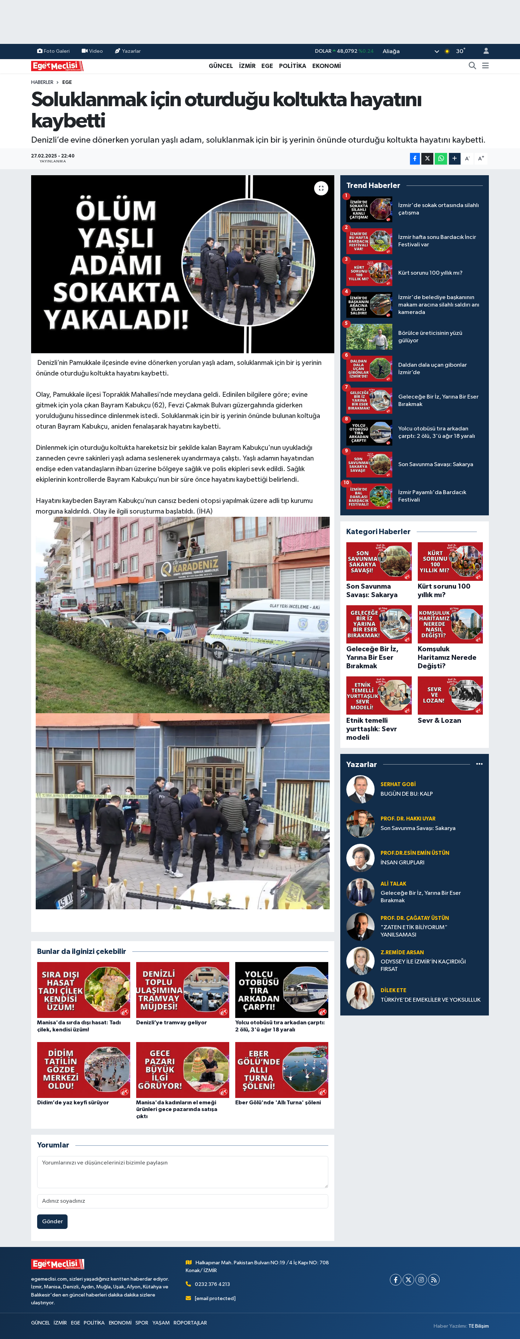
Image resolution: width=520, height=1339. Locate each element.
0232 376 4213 (212, 1284)
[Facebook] (395, 1280)
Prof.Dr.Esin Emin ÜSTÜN (415, 853)
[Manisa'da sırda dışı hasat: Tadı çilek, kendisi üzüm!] (83, 990)
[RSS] (434, 1280)
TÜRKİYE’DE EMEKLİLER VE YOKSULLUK (431, 1000)
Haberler (42, 82)
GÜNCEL (221, 66)
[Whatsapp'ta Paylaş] (441, 159)
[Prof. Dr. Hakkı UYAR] (360, 823)
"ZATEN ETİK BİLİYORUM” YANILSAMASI (414, 931)
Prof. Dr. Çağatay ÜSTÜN (415, 918)
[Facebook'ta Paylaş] (415, 159)
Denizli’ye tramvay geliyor (171, 1022)
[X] (408, 1280)
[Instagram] (421, 1280)
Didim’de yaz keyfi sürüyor (73, 1102)
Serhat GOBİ (398, 784)
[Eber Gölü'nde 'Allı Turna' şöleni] (281, 1070)
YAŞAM (161, 1323)
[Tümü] (479, 764)
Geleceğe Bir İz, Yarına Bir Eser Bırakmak (421, 897)
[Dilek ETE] (360, 995)
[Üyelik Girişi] (483, 51)
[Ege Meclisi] (57, 65)
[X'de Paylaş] (427, 159)
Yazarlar (131, 51)
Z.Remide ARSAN (402, 952)
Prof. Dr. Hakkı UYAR (408, 819)
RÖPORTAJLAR (190, 1323)
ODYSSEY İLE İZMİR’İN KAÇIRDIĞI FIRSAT (423, 965)
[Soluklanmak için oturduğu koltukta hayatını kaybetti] (182, 264)
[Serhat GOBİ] (360, 789)
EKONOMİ (326, 66)
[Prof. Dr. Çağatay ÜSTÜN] (360, 926)
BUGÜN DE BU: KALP (407, 794)
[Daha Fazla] (455, 159)
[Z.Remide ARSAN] (360, 961)
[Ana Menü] (485, 66)
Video (96, 51)
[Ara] (472, 66)
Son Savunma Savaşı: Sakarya (418, 828)
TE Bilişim (478, 1326)
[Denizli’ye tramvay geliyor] (182, 990)
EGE (267, 66)
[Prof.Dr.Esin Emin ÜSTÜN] (360, 858)
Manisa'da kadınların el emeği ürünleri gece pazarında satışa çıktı (176, 1109)
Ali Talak (393, 884)
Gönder (52, 1222)
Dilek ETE (393, 990)
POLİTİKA (292, 66)
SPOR (141, 1323)
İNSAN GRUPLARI (402, 863)
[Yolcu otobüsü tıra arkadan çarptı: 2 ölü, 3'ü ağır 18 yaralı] (281, 990)
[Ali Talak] (360, 892)
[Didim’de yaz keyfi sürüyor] (83, 1070)
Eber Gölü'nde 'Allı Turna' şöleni (278, 1102)
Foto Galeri (57, 51)
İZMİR (247, 66)
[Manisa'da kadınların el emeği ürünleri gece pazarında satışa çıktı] (182, 1070)
